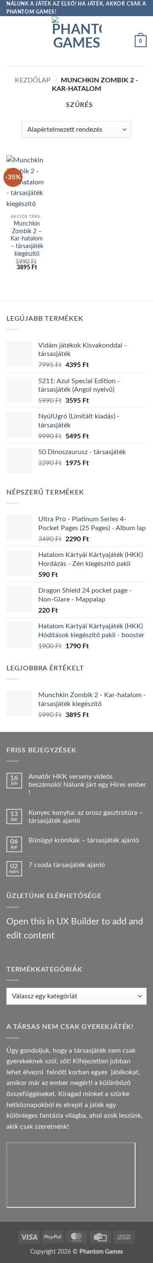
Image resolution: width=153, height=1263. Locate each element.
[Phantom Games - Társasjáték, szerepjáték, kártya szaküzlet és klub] (76, 41)
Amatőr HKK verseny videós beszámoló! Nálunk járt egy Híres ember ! (87, 784)
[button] (11, 41)
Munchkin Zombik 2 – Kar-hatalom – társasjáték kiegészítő (27, 239)
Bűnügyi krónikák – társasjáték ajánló (83, 840)
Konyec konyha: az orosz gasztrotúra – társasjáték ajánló (85, 816)
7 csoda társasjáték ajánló (66, 865)
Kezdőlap (33, 80)
